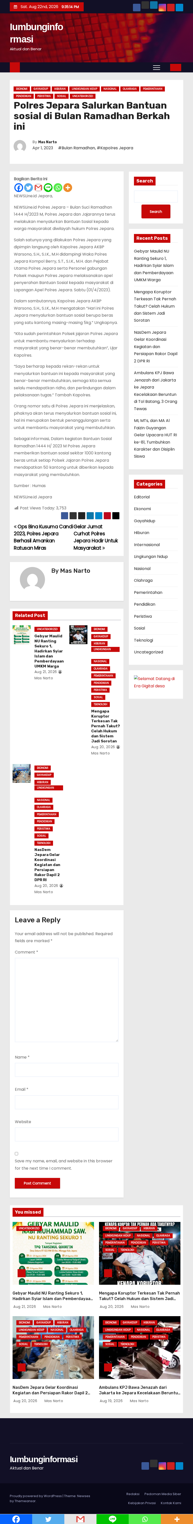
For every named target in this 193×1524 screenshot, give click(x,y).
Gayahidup (41, 89)
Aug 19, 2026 (112, 1400)
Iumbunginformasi (43, 1459)
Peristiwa (44, 96)
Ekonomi (21, 89)
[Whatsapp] (58, 187)
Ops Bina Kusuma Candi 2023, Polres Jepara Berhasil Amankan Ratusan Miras (43, 537)
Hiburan (60, 89)
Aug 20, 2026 (103, 746)
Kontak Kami (171, 1503)
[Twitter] (28, 187)
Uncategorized (82, 96)
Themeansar (25, 1501)
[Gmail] (38, 187)
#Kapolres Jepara (115, 148)
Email (21, 1089)
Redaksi (132, 1494)
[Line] (48, 187)
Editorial (142, 497)
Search (144, 181)
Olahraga (130, 89)
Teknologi (100, 704)
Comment (26, 952)
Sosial (61, 96)
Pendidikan (23, 96)
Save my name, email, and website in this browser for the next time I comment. (64, 1164)
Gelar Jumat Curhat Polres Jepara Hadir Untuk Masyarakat (96, 537)
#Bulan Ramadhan (76, 148)
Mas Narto (47, 142)
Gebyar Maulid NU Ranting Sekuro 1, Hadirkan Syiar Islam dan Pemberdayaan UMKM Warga (49, 651)
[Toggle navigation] (157, 67)
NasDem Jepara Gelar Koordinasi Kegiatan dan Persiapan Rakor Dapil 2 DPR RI (47, 864)
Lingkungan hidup (84, 89)
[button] (166, 67)
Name (22, 1057)
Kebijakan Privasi (142, 1503)
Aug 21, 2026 (45, 671)
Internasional (147, 545)
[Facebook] (18, 187)
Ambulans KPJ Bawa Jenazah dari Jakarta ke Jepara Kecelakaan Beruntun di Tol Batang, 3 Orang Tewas (139, 1393)
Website (23, 1122)
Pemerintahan (152, 89)
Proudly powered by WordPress (36, 1496)
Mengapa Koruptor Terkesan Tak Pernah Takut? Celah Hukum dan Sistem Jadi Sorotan (105, 726)
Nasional (110, 89)
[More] (67, 187)
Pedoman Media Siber (162, 1494)
